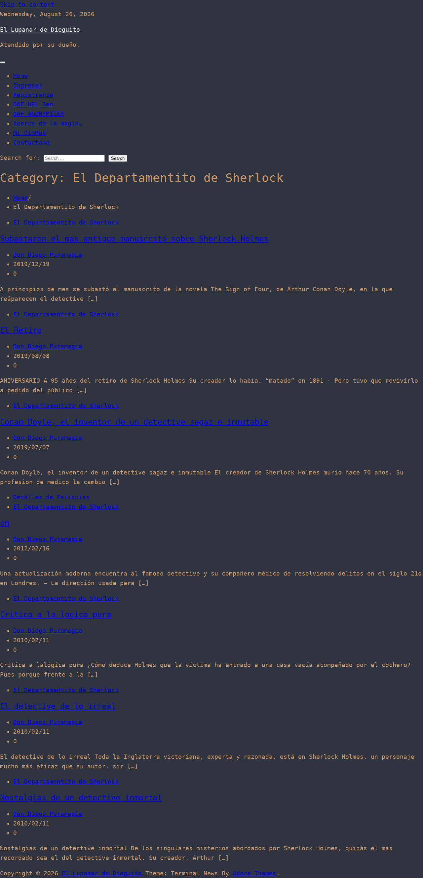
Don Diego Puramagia (47, 254)
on (4, 523)
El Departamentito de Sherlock (66, 222)
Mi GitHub (29, 132)
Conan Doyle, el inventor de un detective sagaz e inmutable (134, 422)
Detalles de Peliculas (51, 497)
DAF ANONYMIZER (38, 113)
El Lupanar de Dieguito (40, 29)
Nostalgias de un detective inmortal (81, 797)
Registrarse (33, 94)
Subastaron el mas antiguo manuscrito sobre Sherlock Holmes (134, 238)
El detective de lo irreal (58, 706)
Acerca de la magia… (47, 123)
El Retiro (21, 330)
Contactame (31, 142)
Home (20, 75)
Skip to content (27, 4)
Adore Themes (254, 873)
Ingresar (27, 85)
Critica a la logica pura (55, 614)
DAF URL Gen (33, 104)
